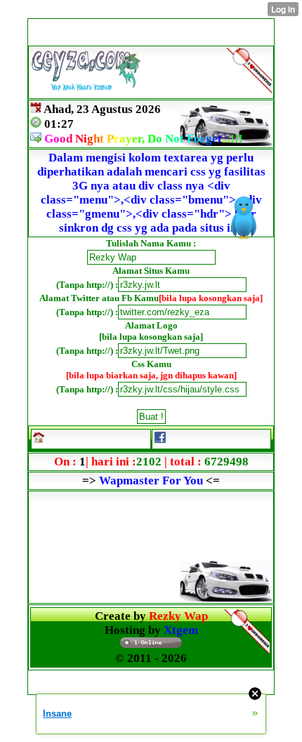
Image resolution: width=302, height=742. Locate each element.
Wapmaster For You (151, 480)
